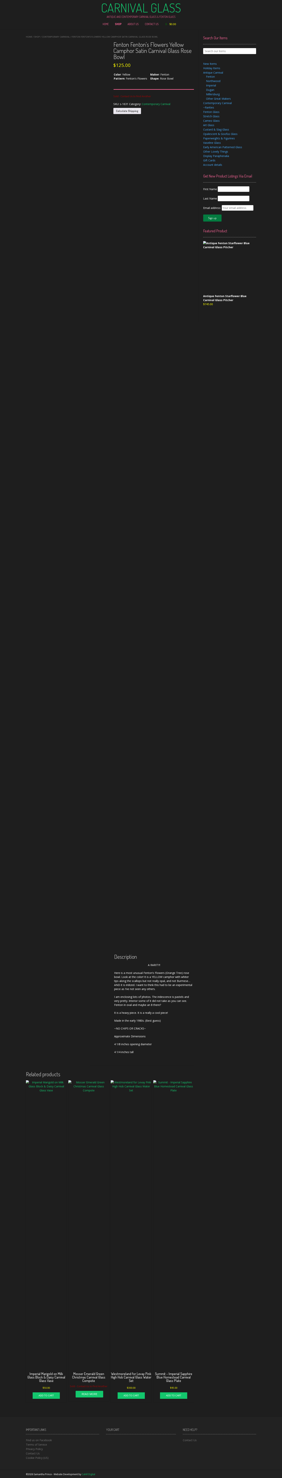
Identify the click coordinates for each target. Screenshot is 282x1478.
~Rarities (208, 107)
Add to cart (46, 1395)
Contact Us (152, 24)
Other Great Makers (218, 98)
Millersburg (213, 94)
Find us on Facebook (39, 1440)
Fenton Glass (211, 112)
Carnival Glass (141, 8)
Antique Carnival (213, 72)
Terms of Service (36, 1444)
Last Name (210, 198)
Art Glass (208, 125)
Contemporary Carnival (56, 36)
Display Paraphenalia (216, 156)
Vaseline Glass (212, 143)
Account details (212, 165)
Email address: (212, 208)
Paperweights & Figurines (219, 138)
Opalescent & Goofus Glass (220, 134)
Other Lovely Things (215, 151)
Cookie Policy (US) (37, 1458)
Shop (118, 24)
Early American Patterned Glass (222, 147)
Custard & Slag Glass (216, 129)
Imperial (211, 85)
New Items (210, 64)
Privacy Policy (34, 1449)
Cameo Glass (211, 120)
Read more (89, 1394)
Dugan (210, 90)
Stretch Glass (211, 116)
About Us (133, 24)
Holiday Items (211, 68)
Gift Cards (209, 160)
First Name (210, 189)
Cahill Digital (88, 1474)
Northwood (213, 81)
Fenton (210, 76)
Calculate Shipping (127, 111)
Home (106, 24)
